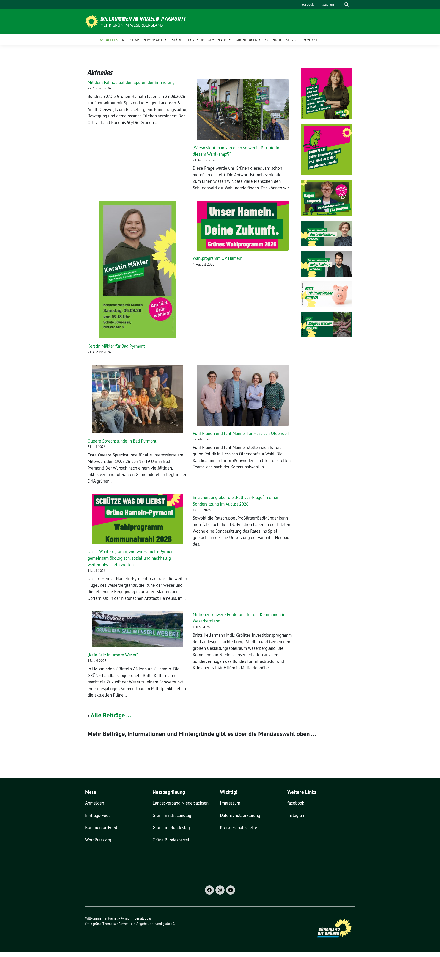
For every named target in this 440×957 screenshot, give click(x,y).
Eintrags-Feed (98, 815)
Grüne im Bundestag (171, 827)
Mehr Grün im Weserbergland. (132, 25)
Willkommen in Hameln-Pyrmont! (143, 18)
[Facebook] (209, 890)
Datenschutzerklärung (240, 815)
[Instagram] (220, 890)
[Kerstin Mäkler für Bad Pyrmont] (137, 269)
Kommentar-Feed (101, 827)
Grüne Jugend (248, 40)
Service (292, 40)
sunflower (120, 923)
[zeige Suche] (346, 4)
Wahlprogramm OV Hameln (217, 258)
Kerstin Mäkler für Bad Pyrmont (116, 346)
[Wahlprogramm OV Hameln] (243, 226)
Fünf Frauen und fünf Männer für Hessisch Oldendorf (241, 433)
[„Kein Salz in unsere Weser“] (137, 629)
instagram (327, 4)
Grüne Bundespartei (171, 840)
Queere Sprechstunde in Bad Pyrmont (122, 441)
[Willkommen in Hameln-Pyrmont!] (92, 21)
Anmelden (94, 803)
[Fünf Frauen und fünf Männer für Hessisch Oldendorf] (243, 395)
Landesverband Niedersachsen (181, 803)
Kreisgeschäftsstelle (238, 827)
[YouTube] (230, 890)
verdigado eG (165, 923)
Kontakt (310, 40)
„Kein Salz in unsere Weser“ (113, 655)
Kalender (272, 40)
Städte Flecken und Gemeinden (199, 40)
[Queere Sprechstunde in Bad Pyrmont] (137, 399)
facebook (307, 4)
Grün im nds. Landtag (172, 815)
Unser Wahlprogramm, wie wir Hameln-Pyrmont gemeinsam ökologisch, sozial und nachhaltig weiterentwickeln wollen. (131, 558)
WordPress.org (98, 840)
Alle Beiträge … (111, 715)
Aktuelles (109, 40)
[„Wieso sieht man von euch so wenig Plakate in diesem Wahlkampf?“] (243, 109)
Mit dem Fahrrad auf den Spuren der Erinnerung (131, 82)
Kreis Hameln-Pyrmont (142, 40)
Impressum (230, 803)
